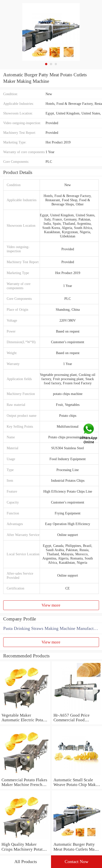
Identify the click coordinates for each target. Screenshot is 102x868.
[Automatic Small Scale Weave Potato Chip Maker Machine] (77, 775)
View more (51, 605)
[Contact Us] (89, 434)
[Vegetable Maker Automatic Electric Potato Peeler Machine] (25, 710)
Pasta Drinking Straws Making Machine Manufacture (51, 628)
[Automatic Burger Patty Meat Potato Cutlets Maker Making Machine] (77, 839)
